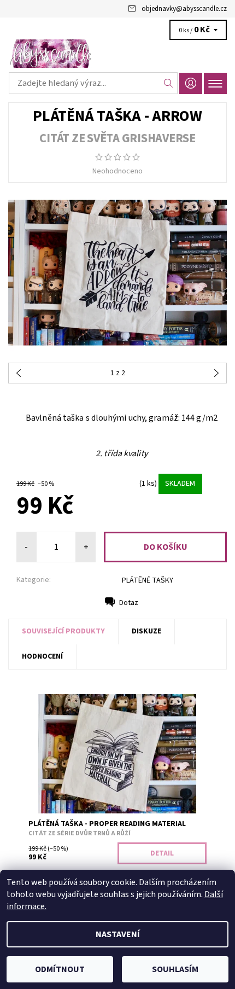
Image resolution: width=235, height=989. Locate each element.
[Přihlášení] (190, 83)
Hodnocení (42, 656)
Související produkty (63, 631)
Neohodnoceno (117, 171)
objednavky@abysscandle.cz (184, 9)
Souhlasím (175, 969)
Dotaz (128, 602)
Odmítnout (60, 969)
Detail (162, 853)
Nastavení (118, 934)
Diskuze (146, 631)
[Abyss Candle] (117, 53)
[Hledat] (169, 83)
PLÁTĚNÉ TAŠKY (147, 580)
